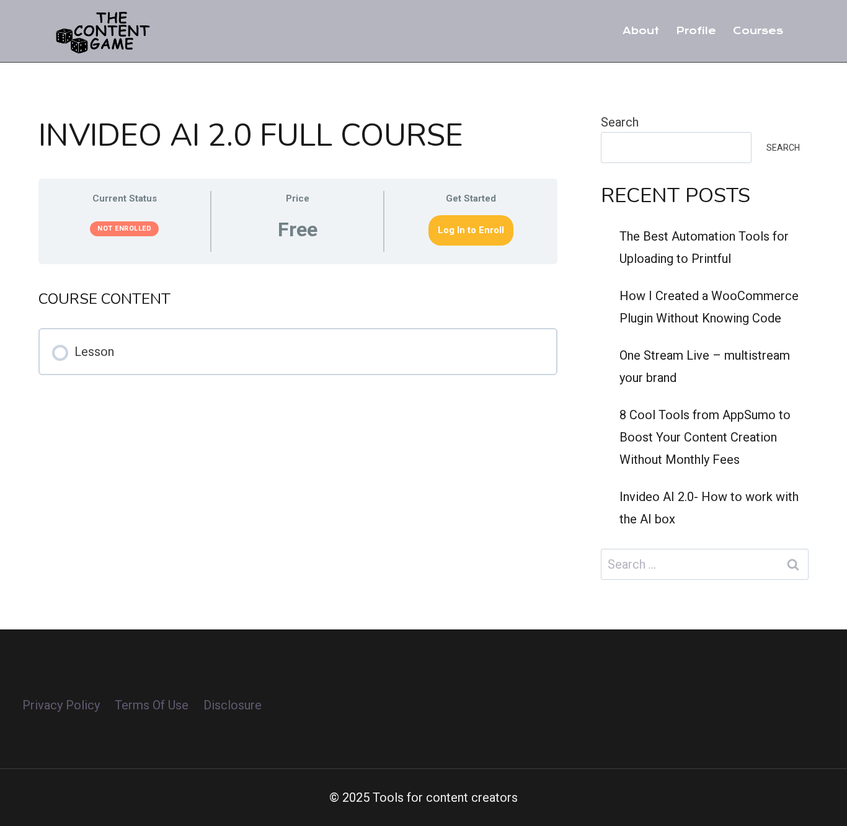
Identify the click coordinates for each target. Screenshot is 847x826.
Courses (758, 31)
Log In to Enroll (471, 230)
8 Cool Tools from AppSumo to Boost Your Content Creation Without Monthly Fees (705, 437)
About (641, 31)
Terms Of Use (151, 705)
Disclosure (232, 705)
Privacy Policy (61, 705)
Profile (696, 31)
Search (620, 122)
